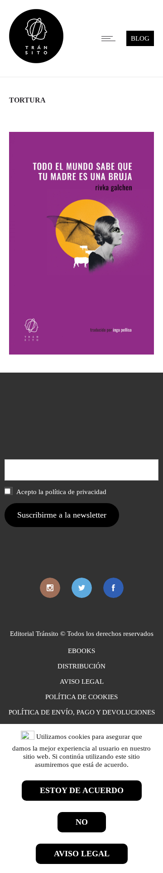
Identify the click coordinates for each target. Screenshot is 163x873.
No (82, 821)
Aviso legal (82, 853)
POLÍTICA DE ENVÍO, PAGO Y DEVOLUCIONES (82, 712)
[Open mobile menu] (110, 38)
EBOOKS (81, 650)
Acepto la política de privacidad (60, 491)
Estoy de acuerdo (82, 790)
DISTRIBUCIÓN (81, 666)
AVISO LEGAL (82, 681)
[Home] (36, 61)
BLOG (140, 38)
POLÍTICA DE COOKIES (81, 696)
